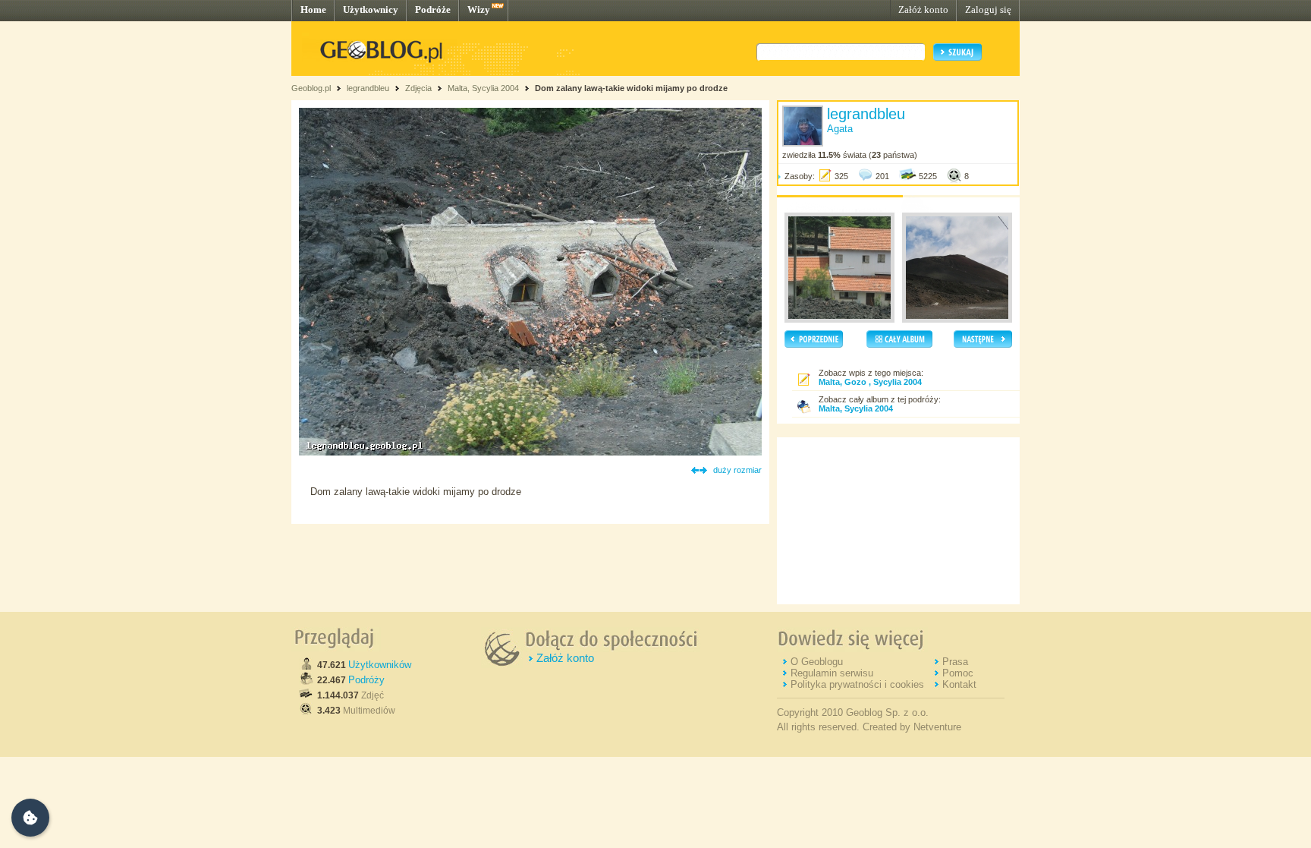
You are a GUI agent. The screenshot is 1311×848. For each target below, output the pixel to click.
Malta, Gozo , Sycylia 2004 (870, 381)
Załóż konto (923, 9)
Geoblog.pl (311, 88)
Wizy (478, 9)
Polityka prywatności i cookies (857, 684)
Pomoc (957, 673)
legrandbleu (368, 88)
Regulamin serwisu (832, 673)
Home (313, 9)
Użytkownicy (370, 9)
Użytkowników (379, 664)
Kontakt (959, 684)
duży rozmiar (737, 469)
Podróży (366, 680)
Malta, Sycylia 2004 (483, 88)
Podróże (433, 9)
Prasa (955, 661)
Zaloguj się (988, 9)
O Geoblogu (817, 661)
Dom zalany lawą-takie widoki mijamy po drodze (631, 88)
